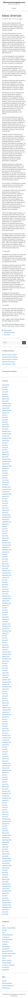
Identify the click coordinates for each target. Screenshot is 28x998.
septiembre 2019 (6, 575)
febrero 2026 (5, 398)
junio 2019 (5, 582)
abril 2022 (5, 505)
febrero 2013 (5, 758)
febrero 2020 (5, 566)
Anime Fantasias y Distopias (9, 359)
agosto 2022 (5, 496)
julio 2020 (4, 554)
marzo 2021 (5, 535)
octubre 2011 (5, 795)
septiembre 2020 (6, 549)
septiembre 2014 (6, 714)
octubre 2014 (5, 712)
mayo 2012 (5, 779)
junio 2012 (5, 777)
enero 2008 (5, 881)
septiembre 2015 (6, 686)
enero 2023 (5, 484)
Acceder (4, 981)
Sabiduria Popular (7, 955)
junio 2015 (5, 693)
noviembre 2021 (6, 517)
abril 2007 (5, 895)
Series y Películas (7, 960)
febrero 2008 (5, 879)
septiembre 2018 (6, 603)
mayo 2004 (5, 914)
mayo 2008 (5, 874)
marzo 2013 (5, 756)
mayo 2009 (5, 846)
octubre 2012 (5, 768)
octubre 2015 (5, 684)
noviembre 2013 (6, 737)
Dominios (4, 930)
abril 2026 (5, 394)
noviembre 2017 (6, 626)
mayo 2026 (5, 391)
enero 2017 (5, 649)
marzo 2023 (5, 480)
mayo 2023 (5, 475)
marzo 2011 (5, 812)
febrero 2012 (5, 786)
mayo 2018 (5, 612)
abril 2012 (4, 781)
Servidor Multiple (6, 962)
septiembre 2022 (6, 494)
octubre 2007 (5, 888)
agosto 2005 (5, 909)
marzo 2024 (5, 452)
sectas (4, 958)
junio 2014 (5, 721)
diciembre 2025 (6, 403)
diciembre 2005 (6, 902)
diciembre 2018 (6, 596)
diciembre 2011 (6, 791)
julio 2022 (4, 498)
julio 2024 (4, 443)
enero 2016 (5, 677)
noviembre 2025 (6, 405)
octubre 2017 (5, 628)
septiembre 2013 (6, 742)
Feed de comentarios (8, 985)
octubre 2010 (5, 823)
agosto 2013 (5, 744)
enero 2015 (5, 705)
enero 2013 (5, 761)
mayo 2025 (5, 419)
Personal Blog (7, 330)
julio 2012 (4, 775)
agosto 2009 (5, 842)
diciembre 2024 (6, 431)
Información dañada (9, 332)
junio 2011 (4, 805)
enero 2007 (5, 898)
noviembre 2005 (6, 905)
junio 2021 (5, 528)
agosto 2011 (5, 800)
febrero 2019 (5, 591)
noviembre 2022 (6, 489)
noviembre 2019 (6, 573)
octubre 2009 (6, 837)
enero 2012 (5, 788)
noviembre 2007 (6, 886)
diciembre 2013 (6, 735)
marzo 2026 (5, 396)
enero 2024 (5, 456)
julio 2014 (4, 719)
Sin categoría (5, 967)
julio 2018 (4, 607)
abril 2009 (5, 849)
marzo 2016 (5, 672)
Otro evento (7, 334)
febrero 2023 (5, 482)
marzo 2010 (5, 830)
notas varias (5, 941)
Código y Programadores (9, 927)
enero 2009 (5, 856)
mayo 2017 (5, 640)
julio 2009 (4, 844)
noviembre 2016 (6, 654)
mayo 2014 (5, 723)
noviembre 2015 (6, 682)
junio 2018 (5, 610)
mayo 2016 (5, 668)
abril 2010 (4, 828)
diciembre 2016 (6, 651)
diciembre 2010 (6, 819)
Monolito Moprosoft (7, 934)
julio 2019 (4, 579)
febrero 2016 (5, 675)
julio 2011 (4, 802)
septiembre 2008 (6, 865)
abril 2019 (4, 586)
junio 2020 (5, 556)
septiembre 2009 (6, 840)
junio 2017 (5, 638)
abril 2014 (4, 726)
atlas (3, 925)
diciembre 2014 (6, 707)
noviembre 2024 (6, 433)
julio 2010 (4, 826)
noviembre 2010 (6, 821)
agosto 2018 (5, 605)
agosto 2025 (5, 412)
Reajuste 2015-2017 (7, 951)
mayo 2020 (5, 559)
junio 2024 (5, 445)
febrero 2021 (5, 538)
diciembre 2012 (6, 763)
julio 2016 (4, 663)
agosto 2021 (5, 524)
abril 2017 (4, 642)
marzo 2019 (5, 589)
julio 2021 (4, 526)
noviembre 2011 (6, 793)
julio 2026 (4, 387)
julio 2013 (4, 747)
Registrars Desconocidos (9, 953)
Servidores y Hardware (8, 965)
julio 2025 (4, 415)
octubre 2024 (5, 436)
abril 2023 (5, 477)
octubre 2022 (5, 491)
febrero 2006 (5, 900)
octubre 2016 (5, 656)
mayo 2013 (5, 751)
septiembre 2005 (6, 907)
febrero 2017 (5, 647)
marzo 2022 (5, 508)
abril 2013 (4, 754)
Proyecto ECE (5, 948)
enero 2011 (5, 816)
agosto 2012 (5, 772)
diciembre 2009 (6, 835)
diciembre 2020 (6, 542)
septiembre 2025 (6, 410)
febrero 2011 (5, 814)
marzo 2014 (5, 728)
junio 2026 (5, 389)
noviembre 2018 (6, 598)
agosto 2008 (5, 867)
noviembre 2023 (6, 461)
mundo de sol (6, 937)
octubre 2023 (5, 463)
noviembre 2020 (6, 545)
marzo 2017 (5, 645)
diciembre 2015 (6, 679)
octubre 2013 (5, 740)
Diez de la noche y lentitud (9, 354)
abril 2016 (4, 670)
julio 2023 (4, 470)
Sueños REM (5, 969)
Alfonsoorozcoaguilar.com (14, 2)
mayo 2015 (5, 696)
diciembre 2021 (6, 514)
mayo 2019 (5, 584)
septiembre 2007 (6, 891)
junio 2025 (5, 417)
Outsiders (4, 944)
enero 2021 (5, 540)
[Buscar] (24, 342)
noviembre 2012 (6, 765)
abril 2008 (5, 877)
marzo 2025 (5, 424)
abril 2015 (4, 698)
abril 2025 (5, 422)
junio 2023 (5, 473)
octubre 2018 (5, 600)
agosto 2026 (5, 384)
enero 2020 (5, 568)
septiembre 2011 (6, 798)
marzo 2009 (5, 851)
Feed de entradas (7, 983)
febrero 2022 (5, 510)
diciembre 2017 (6, 624)
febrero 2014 (5, 730)
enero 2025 (5, 429)
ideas (3, 932)
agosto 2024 (5, 440)
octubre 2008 (5, 863)
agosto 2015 (5, 689)
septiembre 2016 (6, 658)
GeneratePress (14, 995)
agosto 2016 (5, 661)
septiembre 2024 (6, 438)
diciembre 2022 (6, 487)
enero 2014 (5, 733)
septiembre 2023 (6, 466)
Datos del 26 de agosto (8, 361)
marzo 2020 (5, 563)
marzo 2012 (5, 784)
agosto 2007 (5, 893)
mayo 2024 (5, 447)
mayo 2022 (5, 503)
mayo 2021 (5, 531)
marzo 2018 (5, 617)
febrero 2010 (5, 833)
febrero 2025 (5, 426)
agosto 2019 (5, 577)
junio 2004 (5, 912)
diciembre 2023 (6, 459)
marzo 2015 (5, 700)
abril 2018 (4, 614)
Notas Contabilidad (7, 939)
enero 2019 (5, 593)
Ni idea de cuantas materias (9, 357)
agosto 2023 (5, 468)
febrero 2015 (5, 703)
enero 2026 (5, 401)
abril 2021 (4, 533)
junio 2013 (5, 749)
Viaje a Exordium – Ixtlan (8, 364)
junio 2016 (5, 665)
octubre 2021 (5, 519)
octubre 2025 (5, 408)
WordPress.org (6, 988)
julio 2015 (4, 691)
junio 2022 (5, 501)
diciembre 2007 (6, 884)
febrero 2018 (5, 619)
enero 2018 (5, 621)
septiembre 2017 (6, 631)
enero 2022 (5, 512)
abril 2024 (5, 449)
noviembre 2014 (6, 710)
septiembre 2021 (6, 521)
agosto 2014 (5, 716)
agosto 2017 (5, 633)
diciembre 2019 (6, 570)
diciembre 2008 (6, 858)
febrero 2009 (5, 853)
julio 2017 (4, 635)
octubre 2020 (5, 547)
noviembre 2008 (6, 860)
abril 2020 (5, 561)
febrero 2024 (5, 454)
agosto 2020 (5, 552)
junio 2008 (5, 872)
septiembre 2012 (6, 770)
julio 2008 (4, 870)
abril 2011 (4, 809)
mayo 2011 (5, 807)
